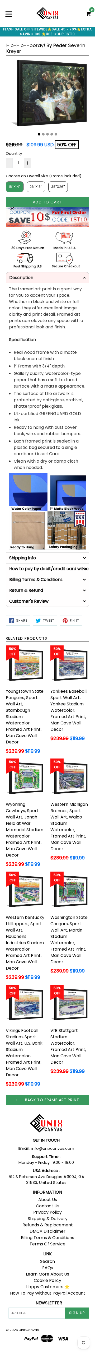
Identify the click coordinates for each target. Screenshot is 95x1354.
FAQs (47, 1268)
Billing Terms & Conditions (47, 1238)
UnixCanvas (29, 1329)
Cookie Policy (47, 1280)
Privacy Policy (47, 1212)
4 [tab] (51, 134)
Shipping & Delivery (48, 1219)
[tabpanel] (47, 94)
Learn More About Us (47, 1274)
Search (47, 1261)
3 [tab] (47, 134)
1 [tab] (39, 134)
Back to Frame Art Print (51, 1099)
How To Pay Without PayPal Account (47, 1293)
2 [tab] (43, 134)
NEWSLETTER (49, 1302)
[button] (47, 277)
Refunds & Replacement (47, 1225)
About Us (47, 1200)
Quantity (14, 153)
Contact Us (47, 1206)
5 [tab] (56, 134)
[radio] (14, 187)
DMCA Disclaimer (47, 1231)
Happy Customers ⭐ (48, 1287)
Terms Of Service (47, 1244)
